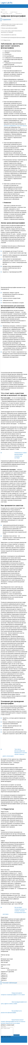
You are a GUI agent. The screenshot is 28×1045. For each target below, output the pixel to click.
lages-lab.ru (6, 3)
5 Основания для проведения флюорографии (13, 37)
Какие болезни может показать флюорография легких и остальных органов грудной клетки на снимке (13, 1021)
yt (13, 1044)
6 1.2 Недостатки (5, 40)
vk (26, 1044)
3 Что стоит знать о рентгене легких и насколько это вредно (11, 31)
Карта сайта (11, 1040)
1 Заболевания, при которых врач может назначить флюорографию (12, 24)
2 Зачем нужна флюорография (9, 28)
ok (10, 1044)
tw (20, 1044)
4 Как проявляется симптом (8, 34)
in (23, 1044)
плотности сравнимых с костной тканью (15, 125)
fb (16, 1044)
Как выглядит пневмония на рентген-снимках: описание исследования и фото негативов (15, 911)
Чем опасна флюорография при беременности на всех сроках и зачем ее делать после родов (15, 753)
